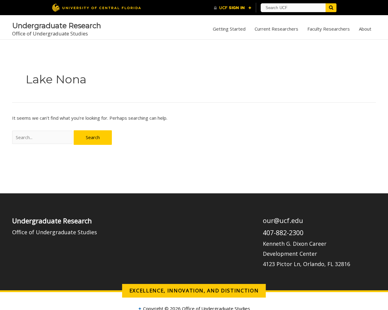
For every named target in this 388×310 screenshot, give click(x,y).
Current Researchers (276, 29)
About (365, 29)
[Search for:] (43, 137)
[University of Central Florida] (96, 7)
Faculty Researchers (328, 29)
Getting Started (229, 29)
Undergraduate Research (56, 25)
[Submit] (331, 7)
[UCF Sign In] (233, 8)
